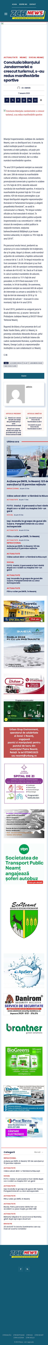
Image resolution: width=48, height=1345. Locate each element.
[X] (12, 100)
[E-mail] (35, 100)
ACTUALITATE (11, 57)
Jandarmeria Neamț (36, 363)
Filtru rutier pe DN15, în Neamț (23, 536)
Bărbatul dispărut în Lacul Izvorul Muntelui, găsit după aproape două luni (22, 1218)
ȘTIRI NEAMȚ (39, 1335)
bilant (26, 363)
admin (27, 88)
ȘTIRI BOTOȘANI (18, 1335)
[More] (41, 100)
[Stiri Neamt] (27, 14)
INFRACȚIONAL (13, 489)
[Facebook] (6, 100)
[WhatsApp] (23, 100)
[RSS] (27, 1269)
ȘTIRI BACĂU (7, 1335)
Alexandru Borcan (16, 363)
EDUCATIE (8, 1223)
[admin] (19, 87)
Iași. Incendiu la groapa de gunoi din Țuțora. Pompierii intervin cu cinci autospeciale (26, 524)
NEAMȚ (23, 57)
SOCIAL (10, 515)
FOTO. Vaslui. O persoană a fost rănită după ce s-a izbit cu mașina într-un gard (25, 567)
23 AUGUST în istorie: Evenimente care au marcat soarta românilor (22, 1227)
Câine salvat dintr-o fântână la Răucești (27, 557)
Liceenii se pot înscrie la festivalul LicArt (34, 427)
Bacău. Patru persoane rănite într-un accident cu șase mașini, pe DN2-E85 (20, 1208)
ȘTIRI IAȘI (29, 1335)
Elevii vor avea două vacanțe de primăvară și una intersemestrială (13, 431)
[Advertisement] (24, 1305)
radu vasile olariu (10, 366)
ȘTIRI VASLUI (30, 1338)
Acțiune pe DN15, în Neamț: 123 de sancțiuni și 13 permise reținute (23, 547)
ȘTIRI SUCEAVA (19, 1338)
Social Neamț (36, 57)
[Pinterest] (18, 100)
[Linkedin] (29, 100)
